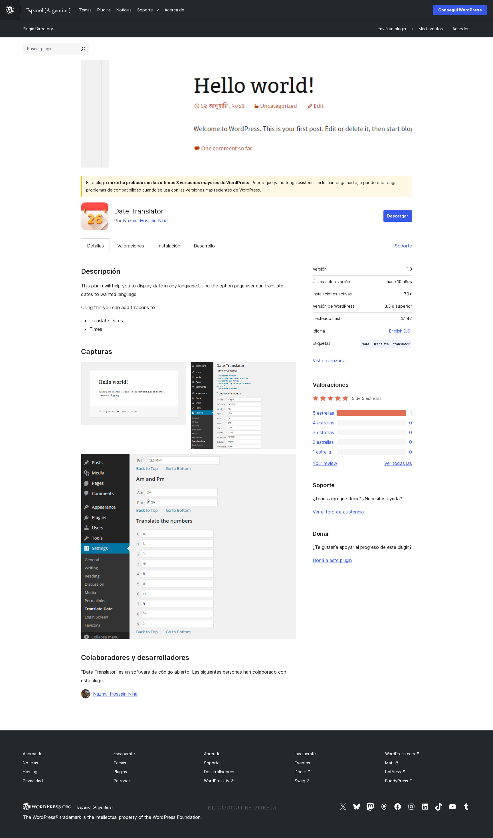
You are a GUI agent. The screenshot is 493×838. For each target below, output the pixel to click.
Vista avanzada (329, 360)
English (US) (400, 331)
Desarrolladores (219, 771)
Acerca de (33, 753)
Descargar (397, 215)
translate (381, 344)
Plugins (120, 771)
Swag (302, 780)
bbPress (395, 771)
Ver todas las (398, 463)
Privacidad (33, 780)
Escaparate (124, 753)
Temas (120, 762)
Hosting (30, 771)
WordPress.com (402, 753)
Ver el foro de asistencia (338, 512)
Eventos (302, 762)
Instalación (168, 246)
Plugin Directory (38, 28)
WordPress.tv (219, 780)
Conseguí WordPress (460, 9)
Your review (325, 463)
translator (401, 344)
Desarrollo (204, 246)
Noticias (30, 762)
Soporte (403, 246)
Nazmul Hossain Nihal (145, 220)
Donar (303, 771)
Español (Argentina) (95, 807)
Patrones (122, 780)
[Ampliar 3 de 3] (288, 461)
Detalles (95, 246)
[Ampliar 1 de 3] (178, 369)
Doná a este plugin (332, 560)
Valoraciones (130, 246)
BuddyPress (399, 780)
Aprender (213, 753)
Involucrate (305, 753)
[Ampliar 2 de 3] (288, 369)
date (365, 344)
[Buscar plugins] (83, 49)
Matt (392, 762)
